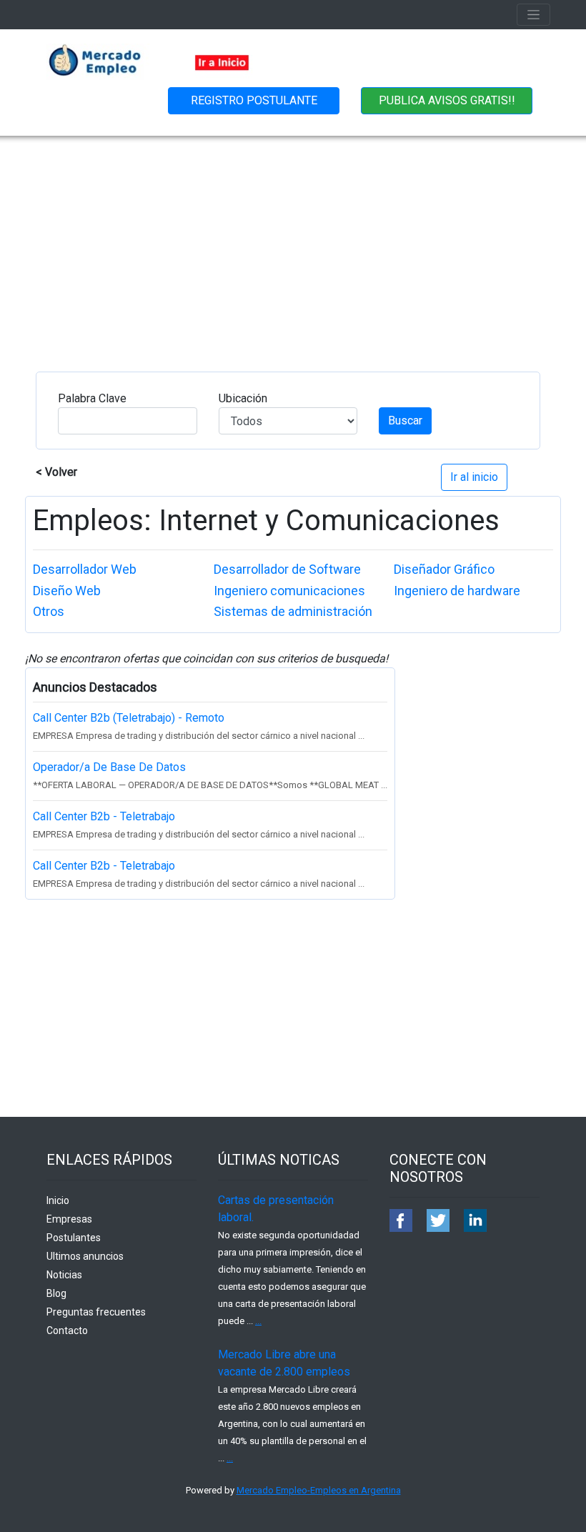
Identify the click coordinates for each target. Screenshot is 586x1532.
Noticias (64, 1274)
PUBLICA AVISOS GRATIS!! (447, 100)
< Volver (56, 472)
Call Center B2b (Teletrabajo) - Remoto (128, 718)
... (258, 1320)
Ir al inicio (474, 477)
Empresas (69, 1219)
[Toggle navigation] (533, 15)
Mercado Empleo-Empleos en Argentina (319, 1490)
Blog (56, 1293)
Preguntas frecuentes (96, 1312)
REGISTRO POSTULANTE (254, 100)
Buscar (405, 420)
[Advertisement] (293, 243)
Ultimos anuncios (85, 1256)
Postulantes (73, 1237)
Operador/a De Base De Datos (109, 767)
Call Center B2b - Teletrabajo (104, 816)
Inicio (57, 1200)
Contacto (67, 1330)
